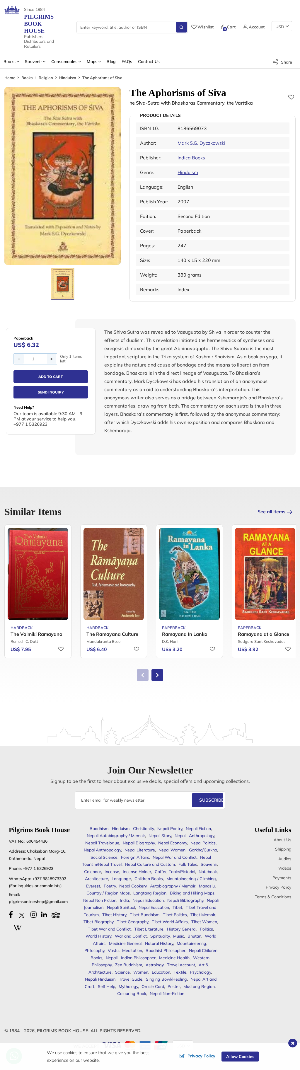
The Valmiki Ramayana (36, 634)
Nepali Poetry (169, 828)
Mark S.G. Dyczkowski (201, 143)
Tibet (177, 907)
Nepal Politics (203, 843)
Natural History (159, 943)
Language (121, 878)
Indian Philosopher (138, 957)
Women (140, 972)
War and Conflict (131, 936)
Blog (111, 61)
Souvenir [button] (33, 61)
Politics (206, 929)
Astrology (154, 964)
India (124, 900)
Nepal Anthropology (102, 850)
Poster (174, 986)
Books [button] (10, 61)
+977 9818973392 (49, 878)
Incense (112, 871)
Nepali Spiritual (121, 907)
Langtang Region (149, 893)
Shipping (283, 849)
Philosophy (94, 950)
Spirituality (160, 936)
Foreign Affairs (135, 857)
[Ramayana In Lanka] (189, 574)
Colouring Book (131, 993)
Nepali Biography (139, 843)
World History (98, 936)
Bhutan (194, 936)
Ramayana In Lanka (184, 634)
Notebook (208, 871)
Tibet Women (204, 921)
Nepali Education (148, 900)
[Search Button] (181, 27)
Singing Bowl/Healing (166, 979)
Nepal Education (154, 907)
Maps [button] (92, 61)
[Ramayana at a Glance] (265, 574)
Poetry (110, 886)
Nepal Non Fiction (99, 900)
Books (27, 77)
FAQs (127, 61)
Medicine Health (174, 957)
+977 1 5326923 (38, 868)
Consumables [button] (64, 61)
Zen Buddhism (128, 964)
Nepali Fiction (198, 828)
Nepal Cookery (132, 886)
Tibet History (114, 914)
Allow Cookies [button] (240, 1056)
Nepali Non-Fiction (167, 993)
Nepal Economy (172, 843)
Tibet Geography (132, 921)
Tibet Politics (175, 914)
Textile (180, 972)
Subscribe (211, 800)
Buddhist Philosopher (165, 950)
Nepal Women (171, 850)
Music (178, 936)
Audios (284, 858)
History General (181, 929)
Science (122, 972)
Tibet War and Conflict (109, 929)
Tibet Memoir (202, 914)
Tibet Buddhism (144, 914)
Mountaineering (191, 943)
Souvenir (209, 864)
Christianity (143, 828)
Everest (93, 886)
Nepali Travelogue (102, 843)
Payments (281, 877)
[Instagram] (33, 914)
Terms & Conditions (273, 896)
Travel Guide (130, 979)
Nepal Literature (140, 850)
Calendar (92, 871)
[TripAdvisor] (56, 914)
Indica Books (191, 158)
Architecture (96, 878)
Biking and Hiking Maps (192, 893)
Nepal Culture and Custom (150, 864)
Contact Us (149, 61)
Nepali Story (160, 835)
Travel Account (181, 964)
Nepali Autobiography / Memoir (116, 835)
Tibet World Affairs (170, 921)
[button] (157, 675)
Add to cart (50, 376)
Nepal (180, 835)
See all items (271, 511)
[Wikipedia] (17, 926)
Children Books (148, 878)
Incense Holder (137, 871)
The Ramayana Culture (112, 634)
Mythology (128, 986)
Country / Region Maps (108, 893)
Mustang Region (199, 986)
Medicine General (125, 943)
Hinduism (67, 77)
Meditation (132, 950)
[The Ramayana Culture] (113, 574)
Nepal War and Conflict (175, 857)
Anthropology (201, 835)
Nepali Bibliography (185, 900)
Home (9, 77)
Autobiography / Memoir (172, 886)
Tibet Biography (98, 921)
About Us (282, 839)
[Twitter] (21, 914)
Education (161, 972)
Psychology (200, 972)
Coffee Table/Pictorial (175, 871)
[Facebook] (11, 914)
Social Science (104, 857)
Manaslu (207, 886)
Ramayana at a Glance (263, 634)
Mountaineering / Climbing (191, 878)
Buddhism (99, 828)
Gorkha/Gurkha (203, 850)
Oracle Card (153, 986)
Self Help (106, 986)
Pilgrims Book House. (63, 1030)
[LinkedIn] (44, 914)
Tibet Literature (148, 929)
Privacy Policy (278, 887)
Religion (46, 77)
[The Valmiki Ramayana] (38, 574)
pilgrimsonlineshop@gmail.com (38, 901)
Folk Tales (187, 864)
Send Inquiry (51, 392)
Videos (284, 868)
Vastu (113, 950)
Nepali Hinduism (100, 979)
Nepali (111, 957)
